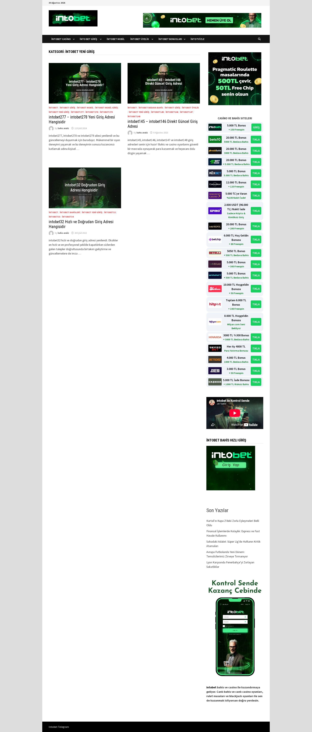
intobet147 (186, 112)
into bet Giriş (89, 39)
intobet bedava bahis (151, 107)
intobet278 (91, 112)
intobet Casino (61, 39)
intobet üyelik (190, 107)
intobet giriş (67, 107)
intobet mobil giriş (106, 107)
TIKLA (256, 139)
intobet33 (54, 216)
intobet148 (134, 116)
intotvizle (197, 39)
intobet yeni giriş (59, 112)
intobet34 (68, 216)
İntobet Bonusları (170, 39)
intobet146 (172, 112)
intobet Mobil (116, 39)
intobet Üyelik (140, 39)
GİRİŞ (256, 127)
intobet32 (110, 212)
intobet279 (106, 112)
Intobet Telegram (59, 726)
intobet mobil (85, 107)
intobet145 (157, 112)
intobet (53, 107)
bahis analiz (63, 128)
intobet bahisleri (70, 212)
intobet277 (77, 112)
